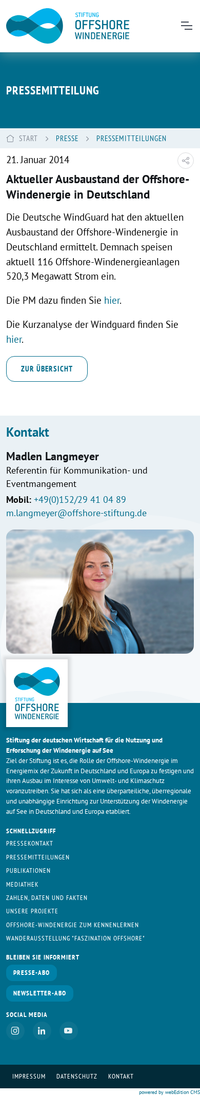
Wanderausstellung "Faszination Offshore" (75, 938)
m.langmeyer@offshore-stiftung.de (76, 513)
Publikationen (28, 870)
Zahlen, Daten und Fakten (47, 897)
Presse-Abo (31, 972)
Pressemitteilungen (38, 857)
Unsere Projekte (32, 911)
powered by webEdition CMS (169, 1092)
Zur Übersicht (47, 368)
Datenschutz (76, 1076)
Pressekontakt (29, 843)
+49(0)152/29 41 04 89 (80, 499)
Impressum (29, 1076)
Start (28, 138)
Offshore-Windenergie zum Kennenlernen (72, 925)
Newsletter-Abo (39, 993)
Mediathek (22, 884)
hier (111, 299)
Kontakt (121, 1076)
